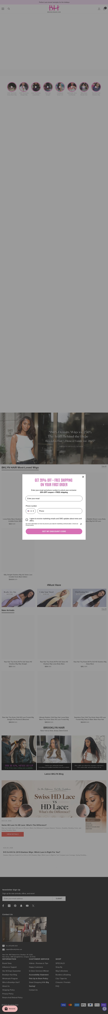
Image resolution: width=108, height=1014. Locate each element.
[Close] (83, 476)
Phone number (31, 506)
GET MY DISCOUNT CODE (54, 531)
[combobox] (31, 511)
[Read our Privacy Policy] (81, 524)
